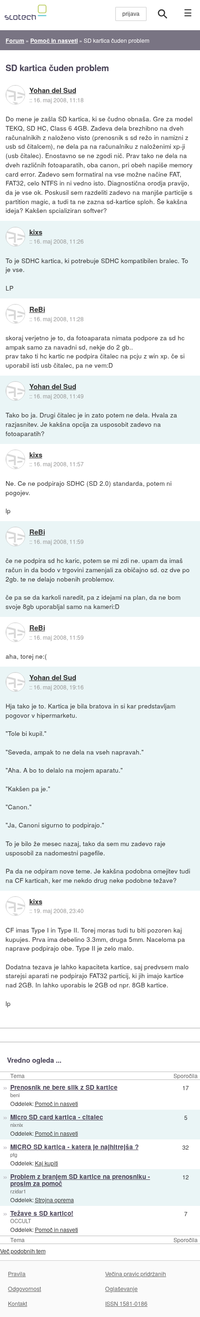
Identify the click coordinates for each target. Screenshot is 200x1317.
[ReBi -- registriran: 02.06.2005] (15, 314)
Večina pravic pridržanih (135, 1273)
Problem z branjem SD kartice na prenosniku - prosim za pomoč (80, 1180)
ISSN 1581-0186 (126, 1303)
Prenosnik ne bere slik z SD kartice (64, 1087)
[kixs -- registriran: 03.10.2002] (15, 236)
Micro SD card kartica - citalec (56, 1116)
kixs (35, 232)
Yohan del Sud (52, 90)
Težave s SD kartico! (41, 1213)
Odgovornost (24, 1288)
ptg (13, 1154)
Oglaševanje (121, 1288)
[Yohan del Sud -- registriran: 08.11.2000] (15, 95)
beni (15, 1095)
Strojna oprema (54, 1200)
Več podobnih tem (23, 1251)
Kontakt (17, 1303)
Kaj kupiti (46, 1163)
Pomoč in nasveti (56, 1103)
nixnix (16, 1124)
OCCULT (20, 1220)
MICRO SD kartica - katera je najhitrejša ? (74, 1146)
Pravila (17, 1273)
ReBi (37, 309)
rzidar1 (18, 1191)
